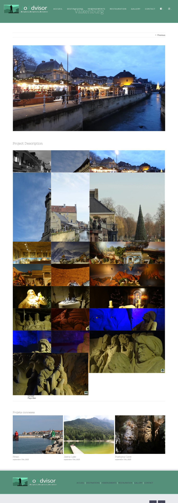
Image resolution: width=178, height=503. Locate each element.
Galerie (43, 434)
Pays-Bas (32, 398)
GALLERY (138, 482)
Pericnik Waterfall (84, 434)
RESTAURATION (125, 482)
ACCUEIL (80, 482)
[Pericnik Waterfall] (89, 434)
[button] (16, 438)
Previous (161, 35)
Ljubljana (135, 434)
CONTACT (148, 482)
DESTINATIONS (93, 482)
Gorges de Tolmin (33, 434)
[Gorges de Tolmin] (38, 434)
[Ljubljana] (140, 434)
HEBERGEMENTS (109, 482)
